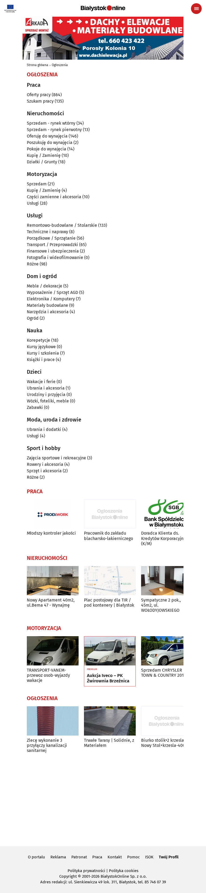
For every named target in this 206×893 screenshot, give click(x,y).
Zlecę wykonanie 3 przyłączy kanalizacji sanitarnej (47, 745)
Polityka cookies (123, 870)
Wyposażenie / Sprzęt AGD (52, 292)
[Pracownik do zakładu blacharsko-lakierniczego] (110, 514)
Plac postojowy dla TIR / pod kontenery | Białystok (109, 602)
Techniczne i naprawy (47, 231)
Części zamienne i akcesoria (54, 196)
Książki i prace (41, 359)
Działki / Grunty (42, 161)
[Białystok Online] (103, 8)
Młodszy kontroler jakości (51, 533)
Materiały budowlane (47, 305)
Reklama (58, 857)
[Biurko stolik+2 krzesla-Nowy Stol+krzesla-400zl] (167, 721)
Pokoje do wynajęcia (46, 149)
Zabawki (35, 407)
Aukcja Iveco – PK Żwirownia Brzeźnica (108, 678)
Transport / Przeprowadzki (52, 244)
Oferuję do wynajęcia (47, 136)
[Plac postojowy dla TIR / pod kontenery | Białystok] (110, 580)
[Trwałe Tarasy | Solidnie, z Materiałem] (110, 721)
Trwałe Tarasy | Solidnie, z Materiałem (109, 743)
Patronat (79, 857)
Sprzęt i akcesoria (44, 470)
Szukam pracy (40, 101)
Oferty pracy (39, 94)
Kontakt (115, 857)
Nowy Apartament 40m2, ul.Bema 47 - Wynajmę (51, 602)
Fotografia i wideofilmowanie (55, 257)
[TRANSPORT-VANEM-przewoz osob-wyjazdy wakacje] (53, 650)
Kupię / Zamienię (44, 155)
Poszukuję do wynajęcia (49, 142)
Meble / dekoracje (44, 286)
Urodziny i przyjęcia (46, 394)
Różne (33, 264)
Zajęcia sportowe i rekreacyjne (56, 457)
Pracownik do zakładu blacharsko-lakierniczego (108, 536)
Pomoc (133, 857)
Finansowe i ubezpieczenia (53, 251)
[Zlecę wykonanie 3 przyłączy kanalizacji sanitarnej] (53, 721)
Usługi (33, 203)
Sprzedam (37, 183)
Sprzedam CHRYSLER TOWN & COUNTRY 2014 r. (165, 673)
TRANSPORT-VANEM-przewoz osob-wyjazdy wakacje (48, 675)
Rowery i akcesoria (45, 464)
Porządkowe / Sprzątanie (51, 238)
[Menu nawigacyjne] (196, 8)
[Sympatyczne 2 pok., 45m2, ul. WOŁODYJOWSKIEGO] (167, 580)
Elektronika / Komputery (51, 298)
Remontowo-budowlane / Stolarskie (62, 225)
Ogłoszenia (60, 65)
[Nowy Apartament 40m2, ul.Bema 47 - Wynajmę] (53, 580)
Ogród (33, 318)
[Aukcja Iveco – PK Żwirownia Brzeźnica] (109, 650)
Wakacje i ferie (41, 381)
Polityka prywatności (86, 870)
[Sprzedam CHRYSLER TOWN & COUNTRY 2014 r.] (167, 650)
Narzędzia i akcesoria (48, 311)
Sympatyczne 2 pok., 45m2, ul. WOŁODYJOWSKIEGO (161, 605)
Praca (97, 857)
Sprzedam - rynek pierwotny (54, 129)
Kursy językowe (41, 346)
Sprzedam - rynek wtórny (51, 123)
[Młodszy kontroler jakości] (53, 514)
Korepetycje (38, 340)
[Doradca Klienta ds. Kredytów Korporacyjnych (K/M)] (167, 514)
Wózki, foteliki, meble (48, 401)
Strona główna (37, 65)
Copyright (68, 876)
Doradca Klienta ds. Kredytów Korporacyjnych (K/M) (165, 538)
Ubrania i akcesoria (46, 388)
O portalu (36, 857)
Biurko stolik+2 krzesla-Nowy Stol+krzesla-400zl (164, 743)
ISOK (149, 857)
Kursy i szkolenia (43, 353)
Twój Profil (168, 857)
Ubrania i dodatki (44, 429)
